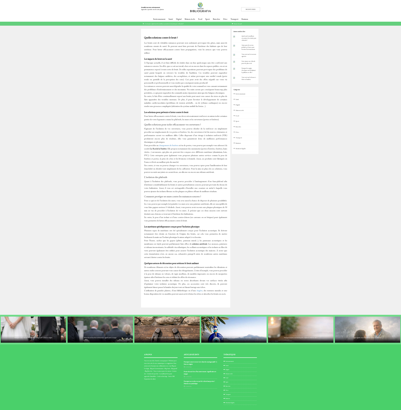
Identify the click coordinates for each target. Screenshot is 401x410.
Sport (207, 19)
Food (200, 19)
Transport (234, 19)
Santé (171, 19)
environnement (159, 368)
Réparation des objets (150, 379)
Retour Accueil (238, 24)
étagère (199, 290)
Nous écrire (251, 9)
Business (245, 19)
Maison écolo (190, 19)
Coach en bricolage (162, 376)
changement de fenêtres (168, 145)
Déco (225, 19)
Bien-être (216, 19)
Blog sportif (174, 368)
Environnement (159, 19)
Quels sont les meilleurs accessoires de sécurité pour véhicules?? (167, 24)
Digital (178, 19)
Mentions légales (241, 148)
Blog (173, 366)
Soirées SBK (171, 376)
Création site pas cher (152, 374)
